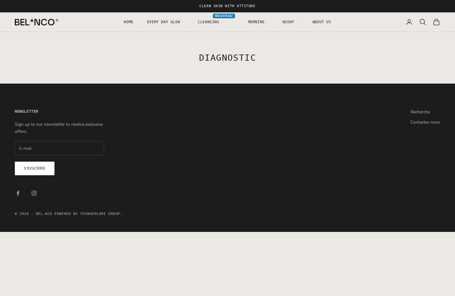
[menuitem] (128, 22)
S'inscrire (35, 168)
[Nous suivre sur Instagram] (34, 193)
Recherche (420, 112)
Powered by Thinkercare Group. (88, 214)
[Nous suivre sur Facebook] (18, 193)
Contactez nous (425, 122)
